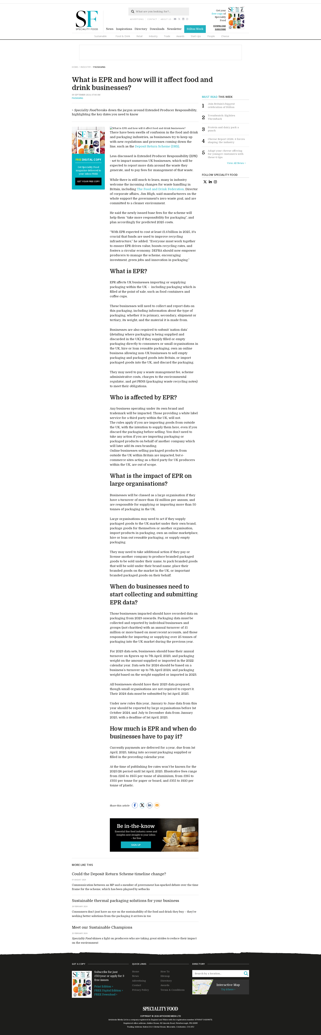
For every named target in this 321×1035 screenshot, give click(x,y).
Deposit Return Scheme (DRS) (157, 146)
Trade (167, 36)
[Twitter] (179, 19)
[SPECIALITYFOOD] (89, 31)
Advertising (137, 19)
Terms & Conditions (172, 990)
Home (75, 67)
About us (166, 19)
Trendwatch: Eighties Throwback (221, 117)
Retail (139, 36)
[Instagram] (187, 19)
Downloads (157, 29)
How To (165, 971)
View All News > (236, 163)
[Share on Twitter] (142, 805)
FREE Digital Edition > (108, 990)
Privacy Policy (140, 990)
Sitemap (165, 976)
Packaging (77, 98)
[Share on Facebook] (135, 805)
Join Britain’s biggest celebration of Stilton (221, 105)
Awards (180, 36)
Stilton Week (195, 29)
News (109, 29)
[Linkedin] (183, 19)
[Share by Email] (157, 805)
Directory (141, 29)
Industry (153, 36)
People (211, 36)
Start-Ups (196, 36)
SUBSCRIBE (220, 29)
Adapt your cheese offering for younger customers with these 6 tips (225, 154)
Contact (152, 19)
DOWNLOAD (219, 26)
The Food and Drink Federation (160, 189)
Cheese (225, 36)
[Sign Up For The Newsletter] (175, 19)
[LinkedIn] (210, 181)
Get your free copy (88, 181)
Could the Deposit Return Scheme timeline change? (119, 874)
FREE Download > (105, 994)
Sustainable (100, 36)
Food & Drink (123, 36)
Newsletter (174, 29)
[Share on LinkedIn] (149, 805)
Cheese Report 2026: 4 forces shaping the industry (226, 141)
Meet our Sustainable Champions (102, 927)
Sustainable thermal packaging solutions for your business (125, 901)
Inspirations (124, 29)
